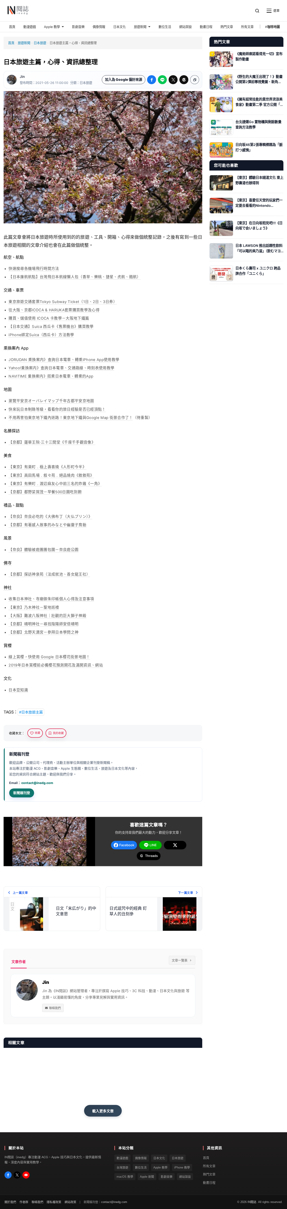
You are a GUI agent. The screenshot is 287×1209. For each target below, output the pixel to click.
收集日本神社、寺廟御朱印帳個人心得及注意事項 (51, 599)
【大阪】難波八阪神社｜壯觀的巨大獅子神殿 (47, 615)
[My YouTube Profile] (26, 1175)
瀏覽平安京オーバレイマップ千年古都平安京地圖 (51, 401)
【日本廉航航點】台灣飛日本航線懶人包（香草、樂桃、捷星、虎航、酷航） (75, 277)
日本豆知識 (18, 690)
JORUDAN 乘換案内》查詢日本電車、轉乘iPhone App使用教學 (64, 359)
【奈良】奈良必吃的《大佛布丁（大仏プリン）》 (50, 516)
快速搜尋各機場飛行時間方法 (34, 268)
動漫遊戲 (122, 1158)
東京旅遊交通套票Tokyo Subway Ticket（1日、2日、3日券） (63, 301)
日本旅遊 (40, 43)
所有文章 (209, 1166)
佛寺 (8, 563)
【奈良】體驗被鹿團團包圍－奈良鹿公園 (43, 549)
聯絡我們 (55, 1008)
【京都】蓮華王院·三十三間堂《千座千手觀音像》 (52, 442)
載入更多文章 (103, 1111)
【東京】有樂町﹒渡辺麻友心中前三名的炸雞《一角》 (55, 483)
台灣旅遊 (122, 1167)
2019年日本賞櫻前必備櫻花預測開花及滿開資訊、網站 (56, 665)
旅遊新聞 (24, 43)
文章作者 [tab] (18, 962)
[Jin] (12, 80)
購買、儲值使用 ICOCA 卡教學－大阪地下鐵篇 (49, 318)
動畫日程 (209, 1182)
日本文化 (159, 1158)
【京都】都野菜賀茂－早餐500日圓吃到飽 (45, 492)
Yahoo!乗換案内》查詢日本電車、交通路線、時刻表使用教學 (61, 368)
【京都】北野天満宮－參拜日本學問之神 (43, 632)
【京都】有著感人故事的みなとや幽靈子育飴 (47, 525)
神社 (8, 587)
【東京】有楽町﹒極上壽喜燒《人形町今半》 (47, 467)
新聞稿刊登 (21, 793)
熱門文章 (209, 1174)
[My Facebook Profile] (8, 1175)
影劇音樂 (166, 1176)
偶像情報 (141, 1158)
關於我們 (10, 1202)
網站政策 (70, 1202)
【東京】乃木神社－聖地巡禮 (34, 607)
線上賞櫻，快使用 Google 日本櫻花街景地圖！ (49, 657)
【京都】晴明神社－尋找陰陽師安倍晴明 (43, 624)
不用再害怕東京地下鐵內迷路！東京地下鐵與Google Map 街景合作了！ (71, 417)
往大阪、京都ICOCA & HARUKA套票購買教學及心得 (54, 310)
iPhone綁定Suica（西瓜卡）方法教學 (41, 335)
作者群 (24, 1202)
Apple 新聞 (147, 1176)
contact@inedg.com (37, 783)
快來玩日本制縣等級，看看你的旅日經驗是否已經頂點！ (57, 409)
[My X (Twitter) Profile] (17, 1175)
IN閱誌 (252, 1202)
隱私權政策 (54, 1202)
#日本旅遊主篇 (31, 712)
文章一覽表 (179, 960)
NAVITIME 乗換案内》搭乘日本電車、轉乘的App (51, 376)
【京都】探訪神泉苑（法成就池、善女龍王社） (49, 574)
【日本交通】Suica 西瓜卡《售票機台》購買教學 (51, 326)
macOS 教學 (125, 1176)
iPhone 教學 (182, 1167)
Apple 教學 (160, 1167)
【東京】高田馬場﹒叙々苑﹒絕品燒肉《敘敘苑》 (51, 475)
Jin (22, 77)
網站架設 (185, 1176)
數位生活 (141, 1167)
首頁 (11, 43)
